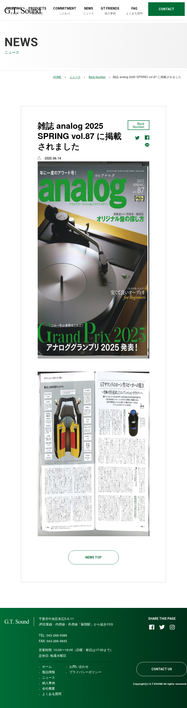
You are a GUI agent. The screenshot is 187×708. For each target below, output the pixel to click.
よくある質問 (51, 693)
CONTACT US (161, 669)
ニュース (48, 677)
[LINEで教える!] (147, 144)
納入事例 (48, 682)
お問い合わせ (78, 666)
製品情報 (48, 671)
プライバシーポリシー (85, 671)
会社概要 (48, 688)
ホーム (47, 666)
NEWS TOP (93, 557)
